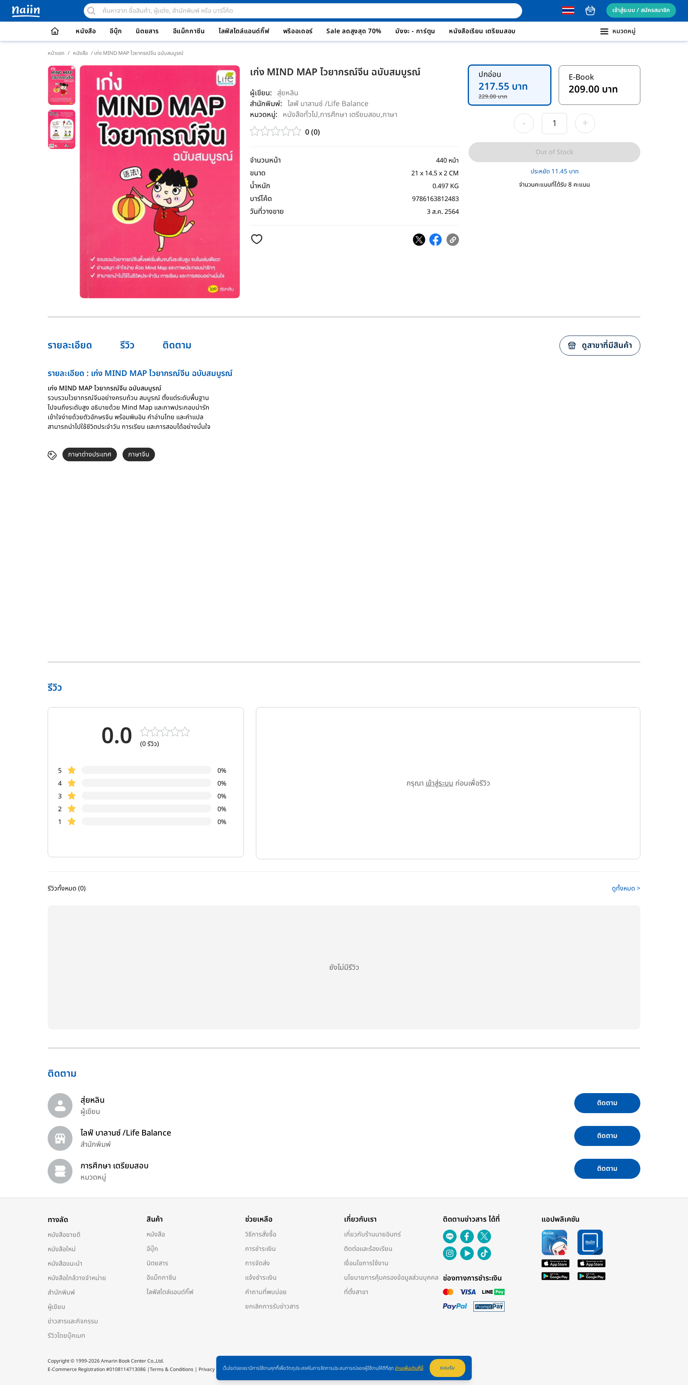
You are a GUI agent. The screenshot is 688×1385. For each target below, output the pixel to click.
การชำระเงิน (260, 1249)
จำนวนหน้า (265, 160)
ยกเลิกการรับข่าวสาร (272, 1306)
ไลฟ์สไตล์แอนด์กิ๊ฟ (244, 31)
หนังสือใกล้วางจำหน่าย (77, 1278)
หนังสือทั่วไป (300, 114)
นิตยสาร (147, 31)
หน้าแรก (56, 53)
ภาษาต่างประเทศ (89, 454)
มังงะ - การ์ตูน (415, 31)
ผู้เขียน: (261, 93)
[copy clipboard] (453, 239)
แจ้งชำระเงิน (261, 1277)
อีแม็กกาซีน (189, 31)
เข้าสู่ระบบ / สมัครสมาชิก (641, 10)
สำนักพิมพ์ (61, 1292)
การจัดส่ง (257, 1263)
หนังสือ (86, 31)
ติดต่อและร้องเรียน (368, 1249)
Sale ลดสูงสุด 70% (354, 31)
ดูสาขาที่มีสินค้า (607, 346)
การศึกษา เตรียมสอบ (350, 114)
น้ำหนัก (260, 186)
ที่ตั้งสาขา (356, 1292)
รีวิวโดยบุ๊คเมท (66, 1336)
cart (590, 10)
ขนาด (258, 173)
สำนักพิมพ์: (266, 103)
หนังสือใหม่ (62, 1249)
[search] (91, 11)
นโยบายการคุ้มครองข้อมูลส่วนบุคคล (391, 1277)
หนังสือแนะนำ (65, 1263)
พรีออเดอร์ (298, 31)
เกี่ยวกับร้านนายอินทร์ (372, 1234)
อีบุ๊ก (116, 31)
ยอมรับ (447, 1367)
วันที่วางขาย (267, 211)
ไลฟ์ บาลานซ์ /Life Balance (328, 103)
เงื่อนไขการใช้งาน (366, 1263)
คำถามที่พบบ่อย (266, 1292)
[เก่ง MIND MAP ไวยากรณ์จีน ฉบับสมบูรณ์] (419, 239)
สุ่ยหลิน (287, 93)
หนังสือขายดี (64, 1235)
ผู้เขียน (56, 1307)
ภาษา (389, 114)
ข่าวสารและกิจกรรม (73, 1321)
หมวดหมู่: (264, 114)
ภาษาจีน (138, 454)
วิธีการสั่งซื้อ (260, 1234)
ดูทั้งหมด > (626, 888)
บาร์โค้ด (261, 198)
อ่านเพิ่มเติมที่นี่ (409, 1368)
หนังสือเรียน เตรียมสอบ (482, 31)
